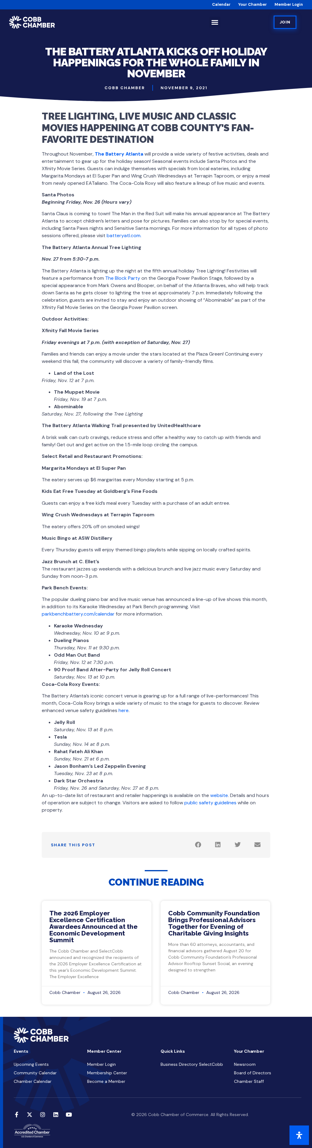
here (124, 710)
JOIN (285, 22)
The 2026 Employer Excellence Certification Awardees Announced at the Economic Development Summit (93, 926)
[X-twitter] (29, 1114)
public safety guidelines (210, 802)
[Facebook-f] (16, 1114)
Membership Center (107, 1073)
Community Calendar (35, 1073)
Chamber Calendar (32, 1081)
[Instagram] (42, 1114)
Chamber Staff (249, 1081)
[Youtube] (69, 1114)
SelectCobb (211, 1064)
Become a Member (106, 1081)
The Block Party (122, 278)
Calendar (221, 4)
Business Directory (179, 1064)
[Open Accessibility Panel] (299, 1135)
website (219, 795)
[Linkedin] (55, 1114)
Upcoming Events (31, 1064)
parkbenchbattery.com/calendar (78, 614)
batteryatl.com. (124, 235)
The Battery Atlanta (119, 154)
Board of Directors (252, 1073)
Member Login (289, 4)
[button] (214, 22)
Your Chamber (252, 4)
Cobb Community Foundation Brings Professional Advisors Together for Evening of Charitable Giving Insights (214, 923)
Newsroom (245, 1064)
